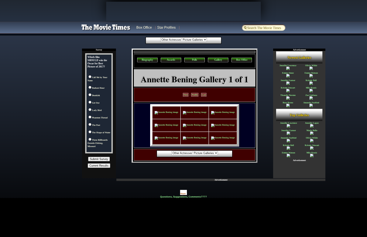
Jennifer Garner (288, 80)
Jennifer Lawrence (287, 65)
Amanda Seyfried (311, 102)
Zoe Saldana (311, 95)
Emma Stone (288, 73)
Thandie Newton (288, 95)
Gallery (218, 59)
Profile (195, 95)
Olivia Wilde (311, 65)
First (186, 95)
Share (183, 193)
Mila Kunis (311, 88)
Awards (171, 59)
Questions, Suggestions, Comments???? (183, 196)
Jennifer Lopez (312, 123)
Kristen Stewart (288, 88)
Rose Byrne (288, 102)
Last (204, 95)
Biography (147, 59)
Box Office (144, 27)
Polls (194, 59)
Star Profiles (166, 27)
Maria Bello (311, 130)
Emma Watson (311, 73)
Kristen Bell (311, 80)
